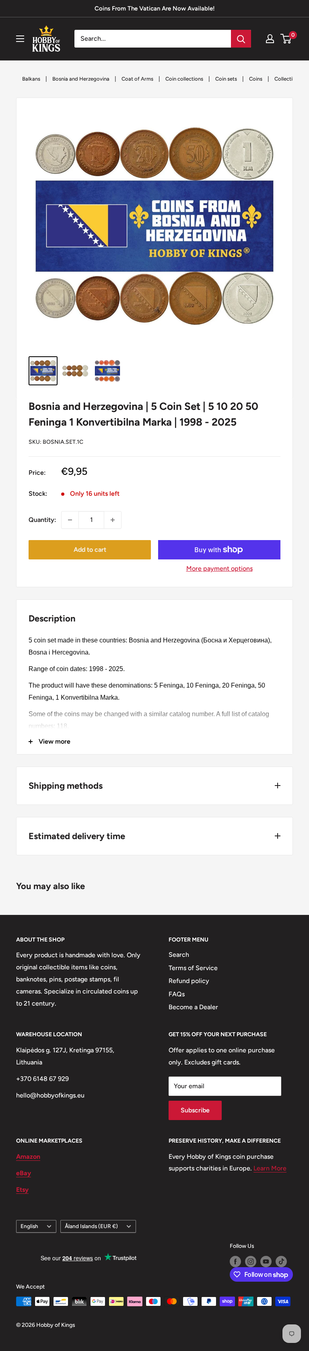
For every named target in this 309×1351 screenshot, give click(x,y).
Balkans (31, 79)
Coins (255, 79)
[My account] (270, 38)
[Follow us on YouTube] (266, 1261)
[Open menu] (20, 38)
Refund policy (189, 981)
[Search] (241, 39)
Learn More (269, 1168)
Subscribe (195, 1110)
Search (179, 954)
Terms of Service (193, 968)
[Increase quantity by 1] (112, 519)
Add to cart (90, 549)
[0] (286, 39)
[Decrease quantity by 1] (70, 519)
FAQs (177, 994)
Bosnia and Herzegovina (80, 79)
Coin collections (184, 79)
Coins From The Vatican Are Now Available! (155, 8)
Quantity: (42, 520)
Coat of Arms (137, 79)
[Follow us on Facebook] (235, 1261)
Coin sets (226, 79)
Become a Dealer (193, 1007)
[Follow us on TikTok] (281, 1261)
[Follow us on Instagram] (250, 1261)
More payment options (219, 568)
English (29, 1226)
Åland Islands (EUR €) (91, 1226)
